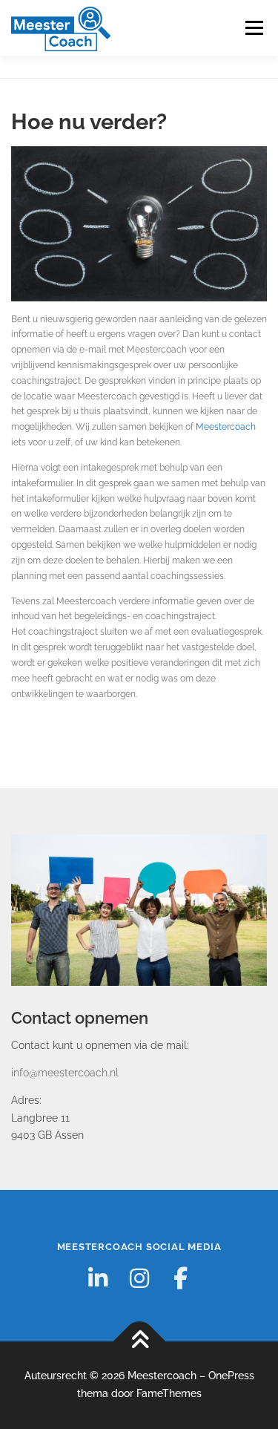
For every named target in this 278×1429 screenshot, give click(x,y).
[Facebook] (181, 1278)
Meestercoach (226, 426)
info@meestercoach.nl (65, 1073)
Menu (253, 27)
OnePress (231, 1375)
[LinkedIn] (98, 1278)
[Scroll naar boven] (139, 1341)
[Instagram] (139, 1278)
